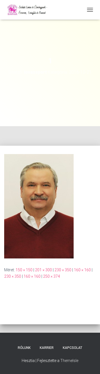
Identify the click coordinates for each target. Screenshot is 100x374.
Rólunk (24, 348)
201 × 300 (43, 270)
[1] (39, 206)
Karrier (47, 348)
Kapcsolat (72, 348)
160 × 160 (82, 270)
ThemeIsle (69, 360)
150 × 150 (24, 270)
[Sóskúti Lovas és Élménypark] (30, 10)
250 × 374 (51, 276)
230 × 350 (62, 270)
